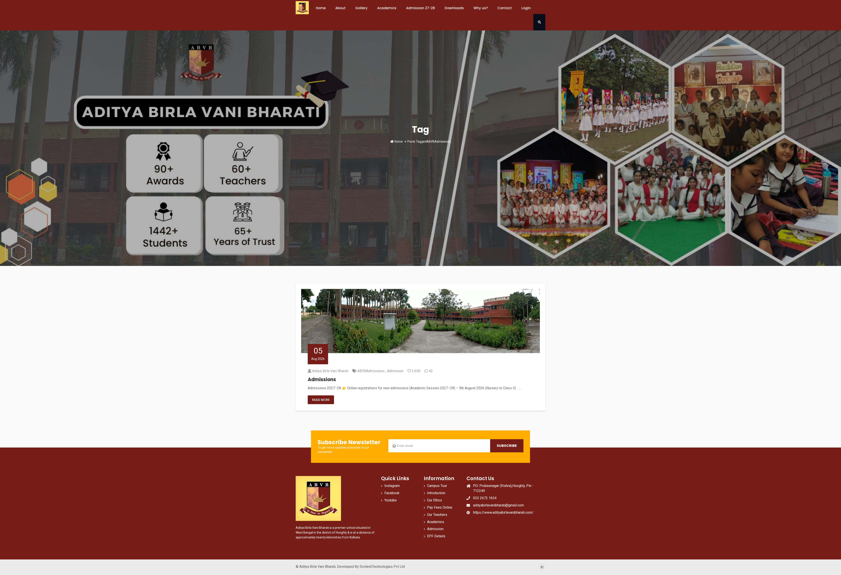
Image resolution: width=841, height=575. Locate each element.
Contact (504, 8)
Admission (395, 371)
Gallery (361, 8)
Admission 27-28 (420, 8)
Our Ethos (434, 500)
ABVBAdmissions (371, 371)
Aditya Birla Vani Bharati (330, 371)
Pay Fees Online (439, 507)
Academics (435, 522)
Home (321, 8)
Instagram (392, 486)
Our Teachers (437, 515)
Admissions (322, 379)
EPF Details (436, 536)
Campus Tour (437, 486)
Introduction (436, 493)
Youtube (390, 500)
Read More (321, 400)
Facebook (391, 493)
